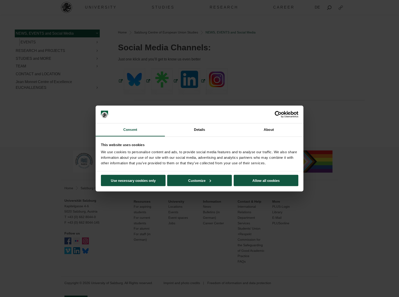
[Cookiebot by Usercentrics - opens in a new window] (278, 114)
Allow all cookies (266, 180)
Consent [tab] (130, 130)
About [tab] (269, 130)
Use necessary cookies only (133, 180)
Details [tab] (199, 130)
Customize (197, 180)
